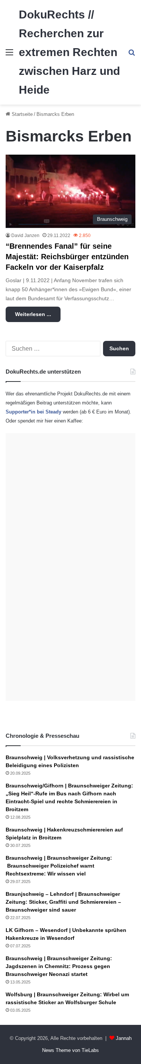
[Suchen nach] (131, 55)
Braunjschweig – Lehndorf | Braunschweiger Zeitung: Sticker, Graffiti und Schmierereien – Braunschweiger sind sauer (63, 902)
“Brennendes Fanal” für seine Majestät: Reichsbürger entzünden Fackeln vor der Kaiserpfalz (67, 256)
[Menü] (9, 55)
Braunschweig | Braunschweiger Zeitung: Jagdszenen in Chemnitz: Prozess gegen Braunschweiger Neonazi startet (59, 966)
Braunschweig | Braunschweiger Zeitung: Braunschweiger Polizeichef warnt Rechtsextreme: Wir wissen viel (59, 866)
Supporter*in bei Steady (33, 412)
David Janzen (25, 235)
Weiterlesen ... (33, 314)
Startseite (21, 114)
